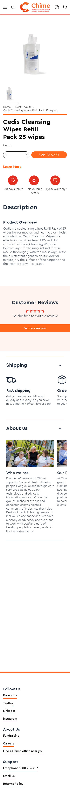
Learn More (12, 166)
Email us (9, 775)
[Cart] (65, 7)
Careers (8, 743)
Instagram (10, 718)
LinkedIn (9, 710)
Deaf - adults (23, 107)
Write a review (35, 328)
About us (16, 428)
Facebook (10, 695)
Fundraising (11, 735)
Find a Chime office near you (23, 751)
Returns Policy (13, 783)
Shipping (16, 365)
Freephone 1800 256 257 (20, 768)
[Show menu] (5, 7)
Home (7, 107)
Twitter (8, 703)
